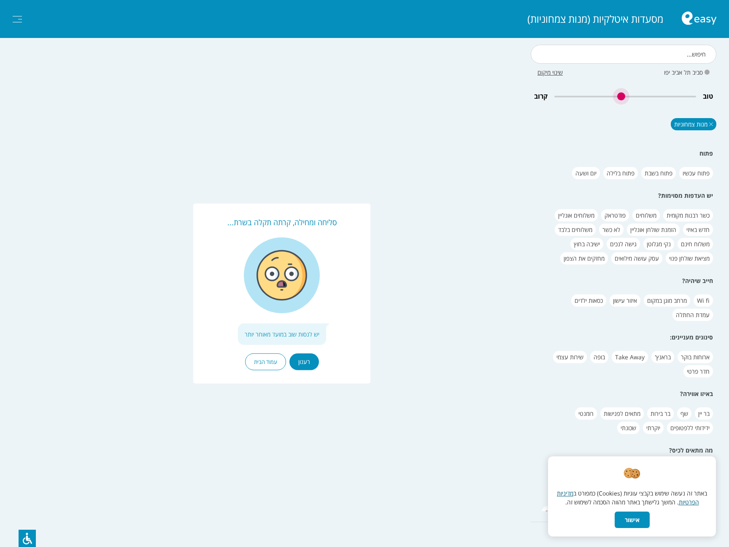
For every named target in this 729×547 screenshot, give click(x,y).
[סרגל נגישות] (27, 538)
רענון (304, 361)
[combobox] (623, 54)
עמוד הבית (265, 361)
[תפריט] (17, 19)
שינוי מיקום (550, 72)
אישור (632, 520)
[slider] (625, 96)
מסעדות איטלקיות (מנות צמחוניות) (595, 19)
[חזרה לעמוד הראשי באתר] (699, 19)
